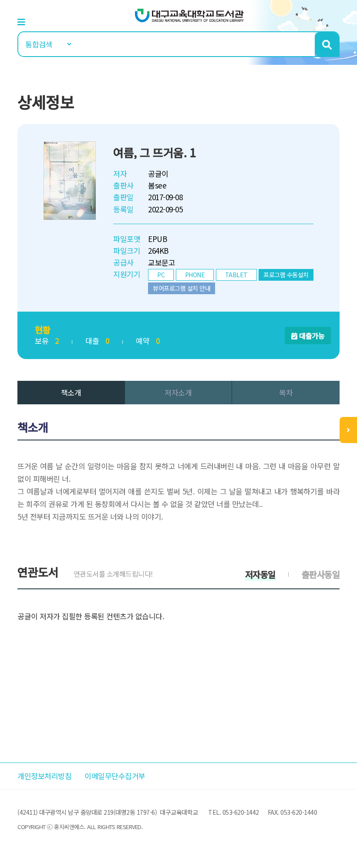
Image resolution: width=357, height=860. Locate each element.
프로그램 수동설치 (286, 274)
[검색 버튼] (327, 44)
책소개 (71, 392)
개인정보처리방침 (44, 775)
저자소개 (178, 392)
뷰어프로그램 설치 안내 (181, 288)
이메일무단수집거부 (114, 775)
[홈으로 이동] (189, 14)
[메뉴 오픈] (348, 430)
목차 (286, 392)
